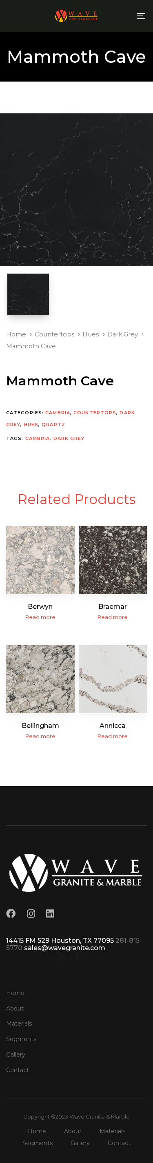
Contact (17, 1070)
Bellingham (40, 726)
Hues (90, 334)
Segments (21, 1039)
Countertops (54, 334)
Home (16, 334)
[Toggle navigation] (122, 16)
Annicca (113, 726)
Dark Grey (122, 334)
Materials (19, 1023)
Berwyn (40, 606)
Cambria (57, 413)
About (15, 1008)
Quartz (53, 424)
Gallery (15, 1054)
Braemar (112, 606)
